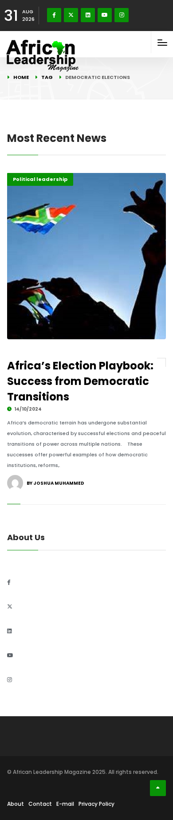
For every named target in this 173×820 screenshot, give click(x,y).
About (15, 804)
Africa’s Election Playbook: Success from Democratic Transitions (80, 381)
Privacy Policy (96, 804)
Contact (40, 804)
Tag (47, 77)
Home (21, 77)
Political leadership (40, 179)
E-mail (65, 804)
